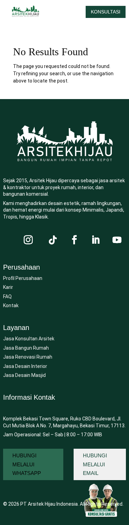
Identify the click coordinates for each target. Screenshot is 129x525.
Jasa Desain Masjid (24, 375)
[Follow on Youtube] (117, 240)
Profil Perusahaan (22, 278)
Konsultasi (105, 11)
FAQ (7, 296)
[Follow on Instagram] (28, 240)
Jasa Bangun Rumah (26, 348)
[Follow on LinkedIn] (96, 240)
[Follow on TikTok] (53, 240)
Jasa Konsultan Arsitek (28, 338)
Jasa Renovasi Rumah (27, 357)
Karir (8, 287)
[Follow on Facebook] (74, 240)
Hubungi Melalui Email (95, 464)
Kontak (11, 305)
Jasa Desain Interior (25, 366)
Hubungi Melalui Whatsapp (26, 464)
